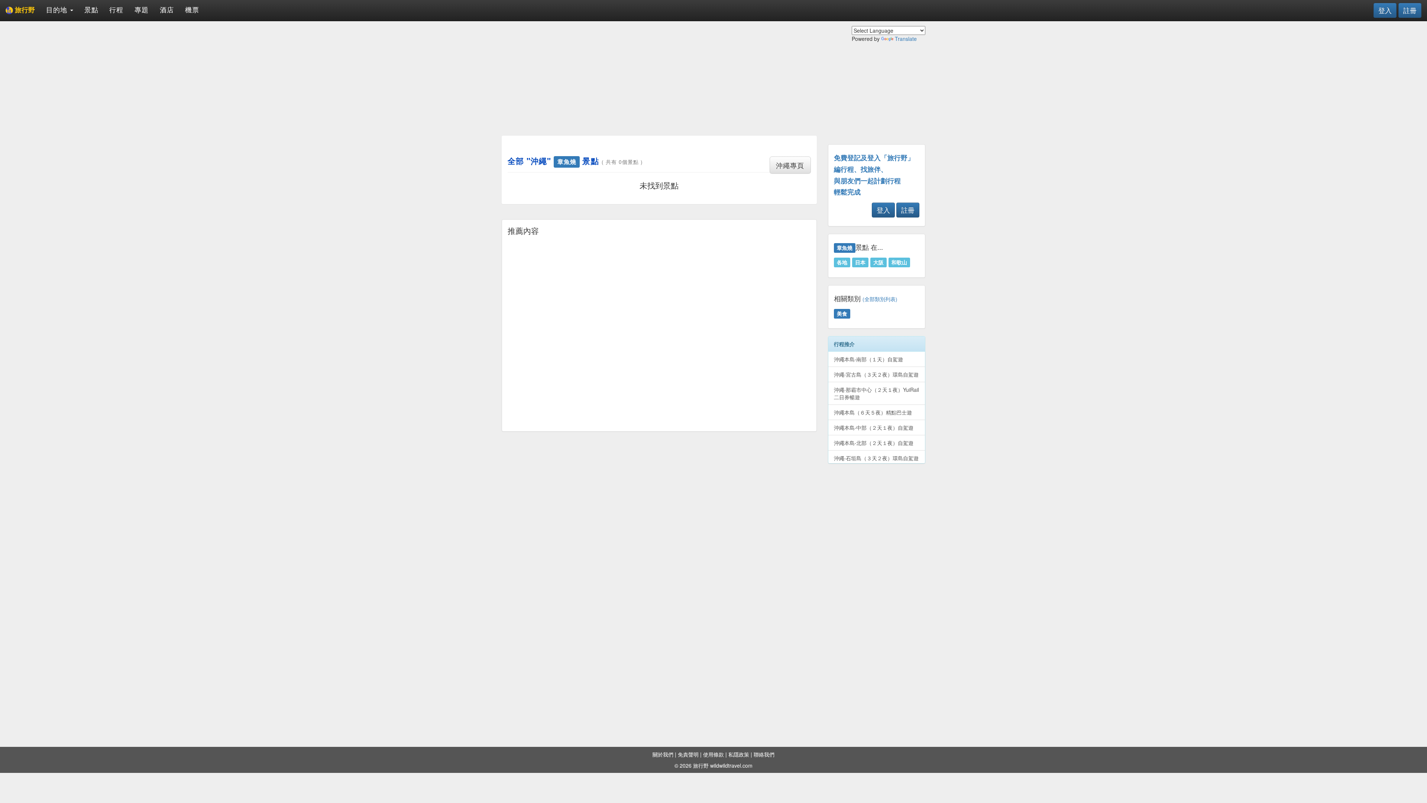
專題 (142, 9)
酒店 (167, 9)
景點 (91, 9)
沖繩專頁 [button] (790, 165)
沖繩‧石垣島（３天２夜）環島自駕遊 (876, 458)
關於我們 (663, 754)
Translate (906, 38)
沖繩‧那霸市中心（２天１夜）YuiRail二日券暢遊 (876, 393)
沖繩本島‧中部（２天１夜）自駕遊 (873, 427)
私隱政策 (738, 754)
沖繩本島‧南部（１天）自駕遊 (868, 359)
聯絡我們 (764, 754)
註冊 (1410, 10)
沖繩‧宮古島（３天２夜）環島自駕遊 (876, 374)
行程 (116, 9)
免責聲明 (688, 754)
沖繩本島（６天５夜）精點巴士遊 (873, 412)
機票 (192, 9)
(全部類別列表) (880, 299)
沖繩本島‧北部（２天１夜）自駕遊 (873, 442)
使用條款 (713, 754)
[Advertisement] (659, 78)
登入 (1385, 10)
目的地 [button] (57, 9)
